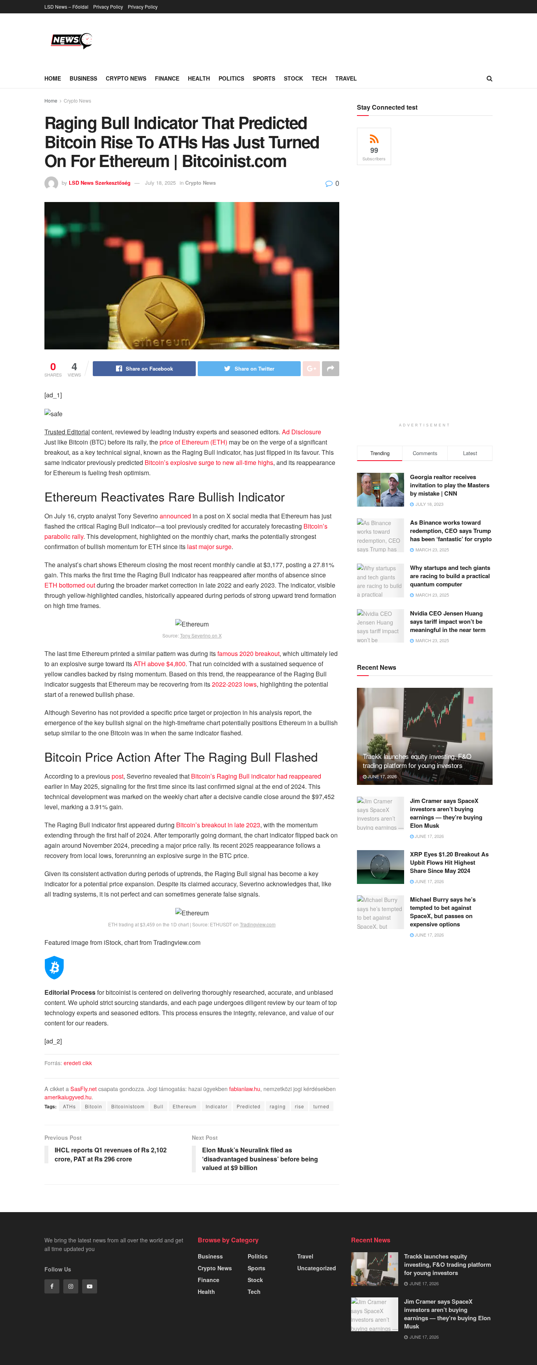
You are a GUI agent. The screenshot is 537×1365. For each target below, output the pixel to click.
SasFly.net (83, 1088)
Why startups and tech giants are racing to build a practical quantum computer (450, 575)
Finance (167, 78)
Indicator (217, 1106)
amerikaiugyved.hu (68, 1097)
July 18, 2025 (160, 182)
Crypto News (126, 78)
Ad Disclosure (301, 431)
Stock (293, 78)
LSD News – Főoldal (66, 6)
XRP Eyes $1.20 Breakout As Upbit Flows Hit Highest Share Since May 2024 (449, 862)
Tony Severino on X (201, 635)
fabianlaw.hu (244, 1088)
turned (321, 1106)
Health (199, 78)
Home (52, 78)
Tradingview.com (258, 924)
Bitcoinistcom (128, 1106)
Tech (319, 78)
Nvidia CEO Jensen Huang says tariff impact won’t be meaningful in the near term (448, 621)
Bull (159, 1106)
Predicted (249, 1106)
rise (299, 1106)
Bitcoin (93, 1106)
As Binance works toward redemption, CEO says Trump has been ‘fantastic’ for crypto (451, 530)
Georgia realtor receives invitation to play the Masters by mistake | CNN (449, 485)
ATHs (69, 1106)
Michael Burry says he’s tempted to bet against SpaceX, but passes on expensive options (443, 911)
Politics (231, 78)
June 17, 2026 (381, 776)
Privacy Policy (108, 6)
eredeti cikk (78, 1063)
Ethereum (185, 1106)
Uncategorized (316, 1268)
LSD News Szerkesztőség (100, 182)
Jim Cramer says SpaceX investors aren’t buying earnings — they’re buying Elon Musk (446, 813)
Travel (346, 78)
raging (278, 1106)
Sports (264, 78)
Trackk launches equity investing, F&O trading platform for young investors (417, 760)
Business (83, 78)
